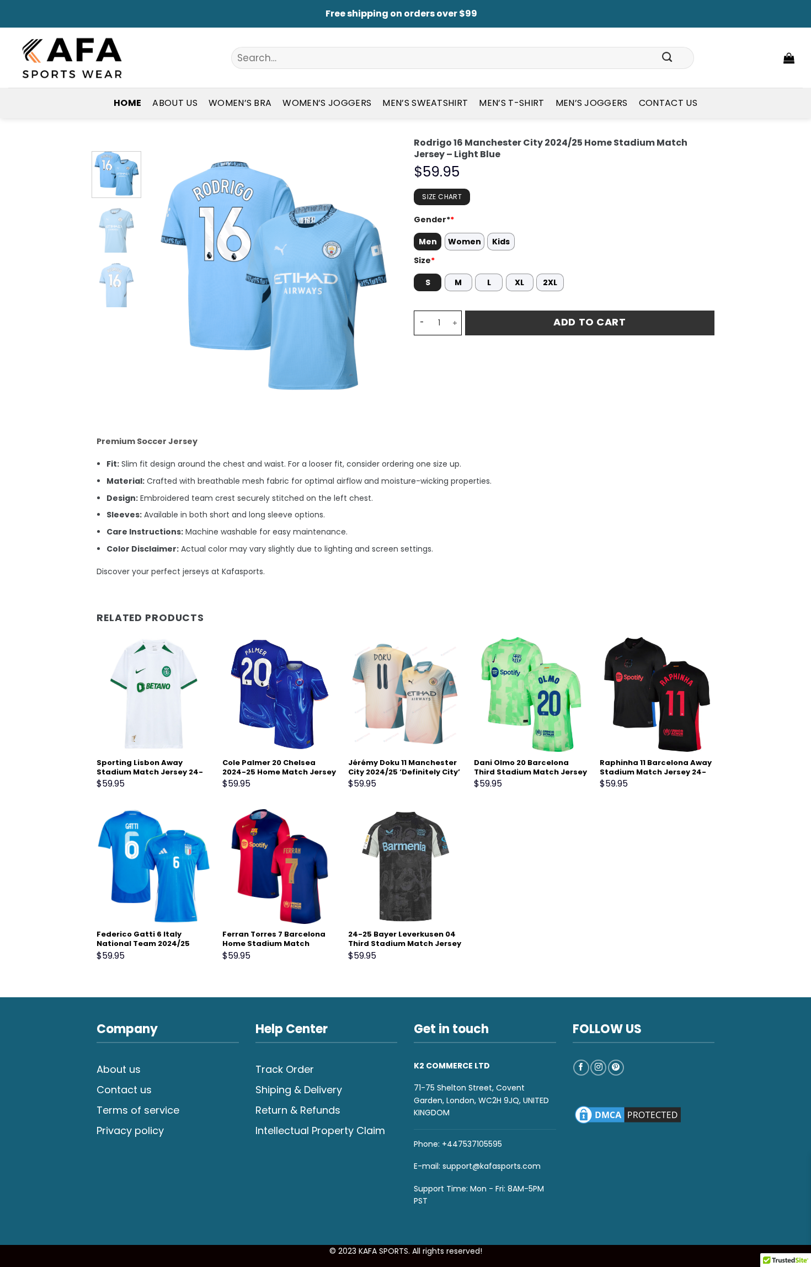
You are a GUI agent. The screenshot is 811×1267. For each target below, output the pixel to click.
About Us (175, 103)
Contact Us (668, 103)
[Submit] (667, 57)
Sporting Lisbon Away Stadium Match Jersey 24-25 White (150, 772)
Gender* (434, 219)
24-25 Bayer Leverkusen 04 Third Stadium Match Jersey (404, 939)
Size (424, 260)
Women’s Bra (240, 103)
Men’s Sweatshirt (425, 103)
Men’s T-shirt (511, 103)
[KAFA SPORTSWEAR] (72, 57)
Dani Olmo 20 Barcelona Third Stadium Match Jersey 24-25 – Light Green (530, 772)
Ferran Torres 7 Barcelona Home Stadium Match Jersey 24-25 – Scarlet (274, 944)
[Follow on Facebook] (581, 1068)
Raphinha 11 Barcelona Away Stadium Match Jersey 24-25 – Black (656, 772)
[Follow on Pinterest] (616, 1068)
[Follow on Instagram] (598, 1068)
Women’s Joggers (326, 103)
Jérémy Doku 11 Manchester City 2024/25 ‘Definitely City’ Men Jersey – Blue (404, 772)
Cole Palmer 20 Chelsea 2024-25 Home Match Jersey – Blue (279, 772)
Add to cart (589, 322)
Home (127, 103)
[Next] (378, 275)
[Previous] (167, 275)
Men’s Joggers (592, 103)
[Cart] (788, 58)
